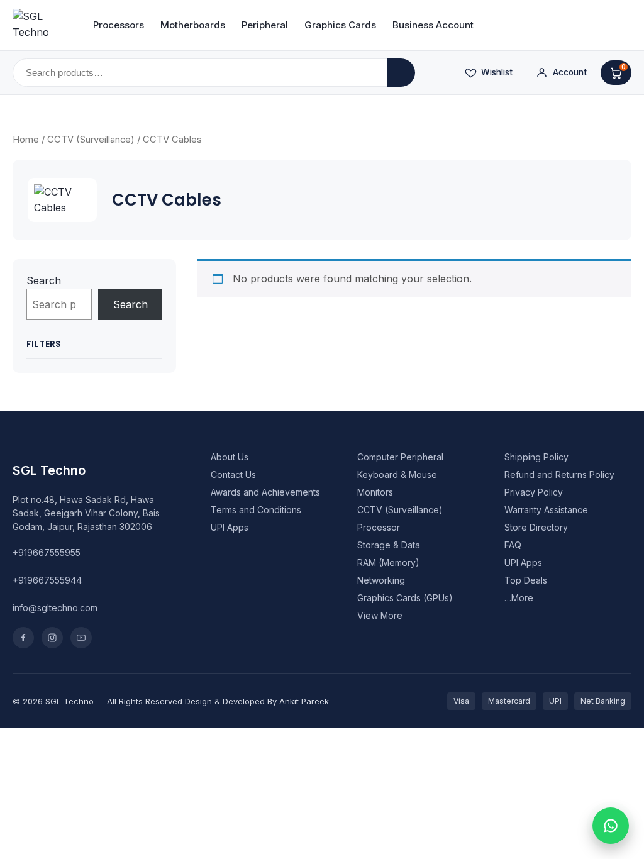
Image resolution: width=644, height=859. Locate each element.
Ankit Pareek (304, 701)
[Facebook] (23, 637)
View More (379, 615)
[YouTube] (81, 637)
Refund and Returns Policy (559, 474)
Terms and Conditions (256, 509)
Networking (381, 580)
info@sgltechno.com (55, 607)
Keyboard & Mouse (397, 474)
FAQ (512, 545)
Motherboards (192, 25)
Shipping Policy (536, 457)
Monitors (375, 492)
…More (518, 597)
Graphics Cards (340, 25)
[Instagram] (52, 637)
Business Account (433, 25)
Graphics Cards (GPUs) (405, 597)
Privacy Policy (533, 492)
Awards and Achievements (265, 492)
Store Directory (536, 527)
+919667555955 (46, 552)
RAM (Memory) (388, 562)
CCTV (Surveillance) (91, 139)
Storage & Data (388, 545)
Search (43, 280)
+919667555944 (47, 580)
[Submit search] (401, 72)
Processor (378, 527)
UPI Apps (229, 527)
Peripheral (265, 25)
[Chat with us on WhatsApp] (610, 825)
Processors (118, 25)
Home (26, 139)
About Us (229, 457)
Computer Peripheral (400, 457)
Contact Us (233, 474)
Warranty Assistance (546, 509)
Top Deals (525, 580)
